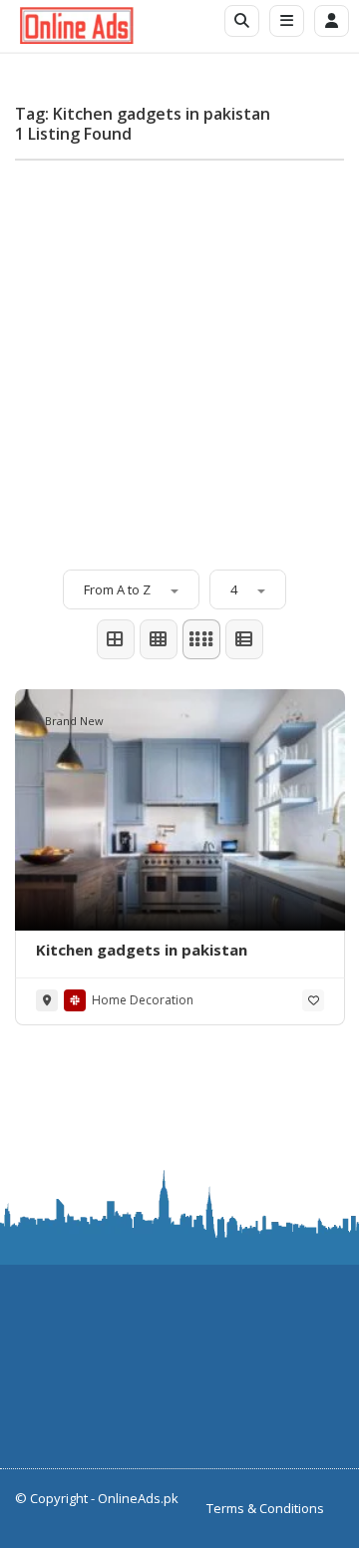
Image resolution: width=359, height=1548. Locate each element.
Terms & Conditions (265, 1508)
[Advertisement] (179, 355)
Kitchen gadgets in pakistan (141, 950)
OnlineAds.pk (138, 1498)
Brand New (74, 720)
